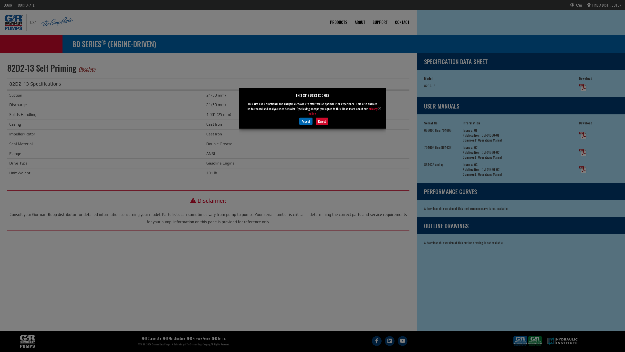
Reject (322, 121)
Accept (306, 121)
